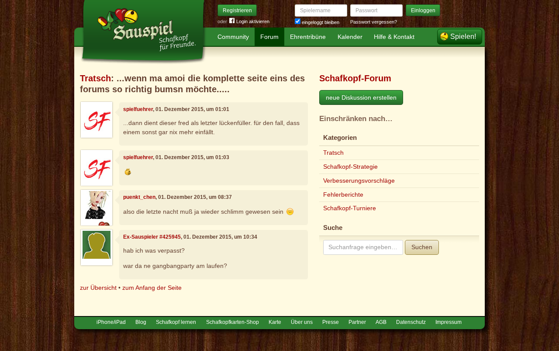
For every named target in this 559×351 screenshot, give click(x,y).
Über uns (302, 322)
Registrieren (237, 10)
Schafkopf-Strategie (350, 166)
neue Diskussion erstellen (361, 97)
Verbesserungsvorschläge (359, 180)
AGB (381, 322)
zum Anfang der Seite (152, 287)
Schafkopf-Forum (355, 78)
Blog (140, 322)
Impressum (448, 322)
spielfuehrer (138, 109)
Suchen (421, 246)
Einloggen (423, 10)
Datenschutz (411, 322)
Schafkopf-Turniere (349, 208)
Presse (330, 322)
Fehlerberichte (343, 194)
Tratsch (95, 78)
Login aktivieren (252, 21)
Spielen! (463, 36)
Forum (269, 36)
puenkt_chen (139, 197)
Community (233, 36)
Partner (357, 322)
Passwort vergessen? (373, 21)
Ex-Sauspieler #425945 (152, 237)
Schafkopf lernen (176, 322)
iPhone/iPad (111, 322)
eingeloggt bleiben (319, 22)
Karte (275, 322)
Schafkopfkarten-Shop (232, 322)
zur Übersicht (98, 287)
